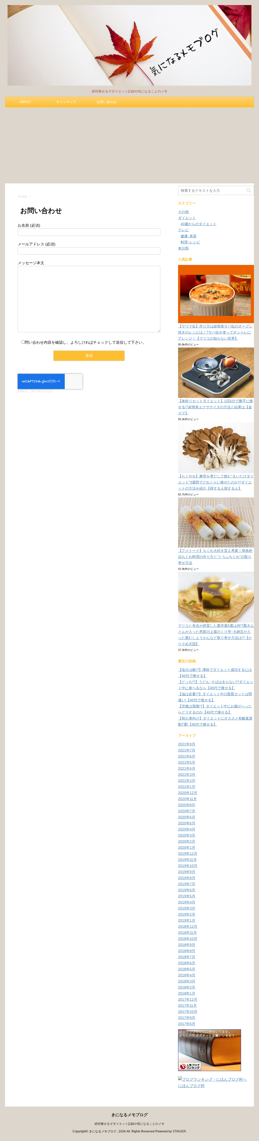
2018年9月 (186, 945)
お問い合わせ (106, 102)
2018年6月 (186, 963)
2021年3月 (186, 774)
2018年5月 (186, 969)
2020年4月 (186, 829)
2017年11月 (187, 1005)
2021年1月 (186, 787)
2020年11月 (187, 799)
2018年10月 (187, 939)
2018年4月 (186, 975)
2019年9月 (186, 872)
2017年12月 (187, 999)
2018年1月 (186, 993)
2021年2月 (186, 781)
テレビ (183, 230)
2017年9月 (186, 1018)
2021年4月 (186, 768)
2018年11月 (187, 933)
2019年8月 (186, 878)
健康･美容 (189, 236)
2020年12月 (187, 793)
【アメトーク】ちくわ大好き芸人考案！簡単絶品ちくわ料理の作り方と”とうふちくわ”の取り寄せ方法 (215, 557)
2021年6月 (186, 756)
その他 (183, 212)
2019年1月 (186, 920)
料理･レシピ (190, 242)
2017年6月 (186, 1024)
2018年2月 (186, 987)
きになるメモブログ (129, 1115)
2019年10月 (187, 866)
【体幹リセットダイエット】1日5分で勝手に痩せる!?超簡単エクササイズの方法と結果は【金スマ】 (215, 407)
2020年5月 (186, 823)
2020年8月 (186, 805)
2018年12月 (187, 926)
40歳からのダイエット (199, 224)
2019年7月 (186, 884)
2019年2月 (186, 914)
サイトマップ (66, 102)
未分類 (183, 248)
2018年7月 (186, 957)
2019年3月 (186, 908)
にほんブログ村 (191, 1086)
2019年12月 (187, 854)
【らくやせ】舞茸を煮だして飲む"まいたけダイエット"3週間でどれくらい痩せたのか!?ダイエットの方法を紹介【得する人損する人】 (216, 482)
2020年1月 (186, 847)
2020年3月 (186, 835)
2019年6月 (186, 890)
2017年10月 (187, 1012)
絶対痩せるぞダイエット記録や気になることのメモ (129, 1124)
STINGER (179, 1131)
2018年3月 (186, 981)
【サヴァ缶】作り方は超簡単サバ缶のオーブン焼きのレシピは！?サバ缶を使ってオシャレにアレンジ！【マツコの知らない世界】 (215, 332)
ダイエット (187, 218)
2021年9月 (186, 744)
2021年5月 (186, 762)
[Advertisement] (129, 145)
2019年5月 (186, 896)
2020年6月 (186, 817)
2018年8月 (186, 951)
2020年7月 (186, 811)
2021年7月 (186, 750)
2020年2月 (186, 841)
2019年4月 (186, 902)
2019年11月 (187, 860)
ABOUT (25, 102)
